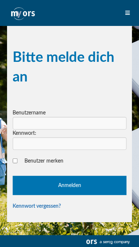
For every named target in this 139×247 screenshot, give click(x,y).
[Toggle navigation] (128, 13)
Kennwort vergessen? (37, 206)
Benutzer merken (43, 161)
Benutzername (29, 113)
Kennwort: (24, 133)
